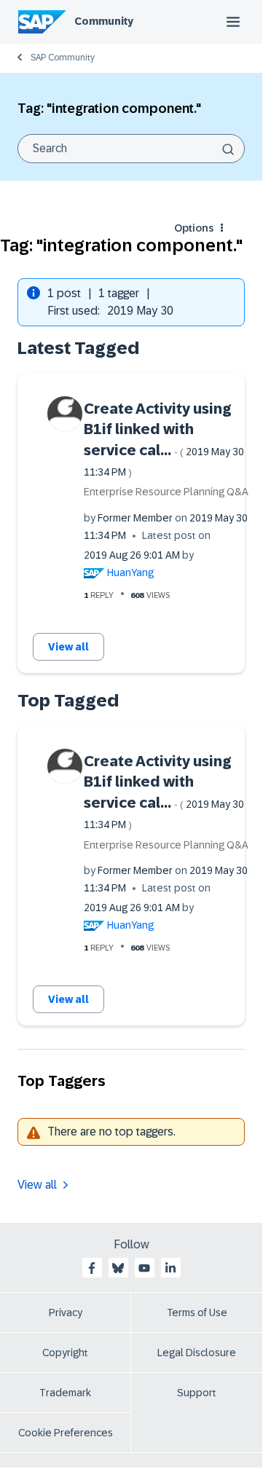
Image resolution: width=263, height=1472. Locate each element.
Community (103, 21)
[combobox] (131, 148)
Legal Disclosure (196, 1352)
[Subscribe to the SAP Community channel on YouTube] (144, 1268)
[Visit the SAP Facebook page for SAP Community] (92, 1268)
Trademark (65, 1392)
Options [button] (193, 228)
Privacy (65, 1312)
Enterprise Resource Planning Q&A (166, 491)
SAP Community (63, 57)
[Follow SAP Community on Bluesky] (118, 1268)
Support (196, 1392)
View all (68, 647)
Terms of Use (197, 1312)
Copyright (65, 1352)
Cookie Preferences (65, 1432)
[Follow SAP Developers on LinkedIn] (170, 1268)
